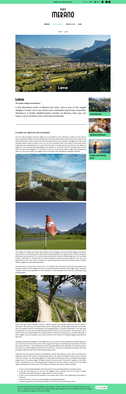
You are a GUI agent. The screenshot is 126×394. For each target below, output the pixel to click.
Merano (48, 24)
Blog (80, 24)
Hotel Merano (96, 114)
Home (60, 32)
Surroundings (59, 24)
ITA (87, 2)
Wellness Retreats (98, 135)
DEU (84, 2)
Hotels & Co (71, 24)
